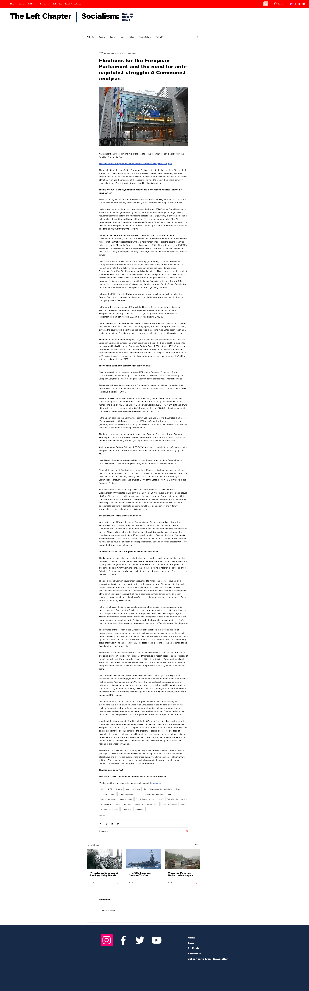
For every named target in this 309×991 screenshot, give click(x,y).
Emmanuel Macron (126, 794)
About (191, 943)
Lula (127, 789)
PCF (169, 794)
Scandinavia (126, 809)
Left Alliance (139, 809)
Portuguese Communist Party (161, 789)
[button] (197, 37)
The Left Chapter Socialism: (64, 16)
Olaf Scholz (139, 804)
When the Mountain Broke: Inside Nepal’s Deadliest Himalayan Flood (180, 874)
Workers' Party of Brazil (109, 809)
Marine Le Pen (152, 804)
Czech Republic (126, 799)
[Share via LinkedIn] (112, 823)
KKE (102, 789)
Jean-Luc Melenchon (108, 799)
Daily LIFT (159, 37)
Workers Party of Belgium (110, 804)
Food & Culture (145, 37)
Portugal (104, 794)
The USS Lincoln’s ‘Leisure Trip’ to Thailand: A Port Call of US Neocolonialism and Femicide (143, 874)
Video (131, 37)
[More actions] (186, 53)
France (178, 789)
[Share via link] (118, 823)
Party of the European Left (176, 799)
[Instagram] (291, 4)
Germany (136, 789)
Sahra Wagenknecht (169, 804)
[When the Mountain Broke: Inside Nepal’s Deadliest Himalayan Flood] (182, 859)
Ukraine (119, 789)
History (112, 37)
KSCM (160, 799)
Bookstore (194, 953)
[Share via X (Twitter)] (106, 823)
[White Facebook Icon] (123, 940)
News (122, 37)
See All (197, 845)
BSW (183, 804)
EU (145, 789)
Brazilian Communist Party (154, 794)
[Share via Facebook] (100, 823)
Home (191, 937)
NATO (110, 789)
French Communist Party (145, 799)
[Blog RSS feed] (265, 3)
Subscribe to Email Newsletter (208, 959)
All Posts (90, 37)
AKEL (139, 794)
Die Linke (127, 804)
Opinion (101, 37)
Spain (113, 794)
